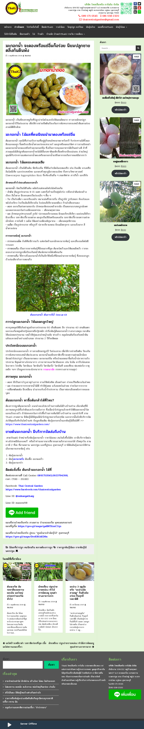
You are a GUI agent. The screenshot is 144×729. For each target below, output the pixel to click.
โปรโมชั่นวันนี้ (33, 27)
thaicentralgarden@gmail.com (100, 19)
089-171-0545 (89, 16)
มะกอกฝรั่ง (18, 459)
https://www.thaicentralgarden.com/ (28, 424)
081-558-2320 (110, 16)
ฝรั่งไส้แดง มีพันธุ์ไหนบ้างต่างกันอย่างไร (23, 692)
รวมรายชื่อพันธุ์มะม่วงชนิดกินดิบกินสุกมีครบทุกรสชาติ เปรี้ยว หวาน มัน (28, 700)
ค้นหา (6, 659)
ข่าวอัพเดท (19, 27)
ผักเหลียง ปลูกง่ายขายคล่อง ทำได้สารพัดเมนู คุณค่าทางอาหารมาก (48, 591)
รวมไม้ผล (60, 27)
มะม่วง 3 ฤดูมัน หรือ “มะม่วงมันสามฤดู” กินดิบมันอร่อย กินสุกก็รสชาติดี (79, 593)
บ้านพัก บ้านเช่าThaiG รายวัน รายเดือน (64, 34)
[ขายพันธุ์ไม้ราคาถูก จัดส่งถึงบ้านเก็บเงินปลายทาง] (21, 8)
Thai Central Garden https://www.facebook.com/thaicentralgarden (33, 487)
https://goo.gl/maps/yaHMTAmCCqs (39, 526)
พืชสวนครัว (25, 34)
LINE (139, 12)
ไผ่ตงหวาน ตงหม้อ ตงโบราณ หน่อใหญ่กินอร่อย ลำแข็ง (30, 687)
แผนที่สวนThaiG (105, 27)
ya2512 (28, 55)
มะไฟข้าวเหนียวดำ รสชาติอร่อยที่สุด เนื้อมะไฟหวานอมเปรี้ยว (24, 645)
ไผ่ (33, 34)
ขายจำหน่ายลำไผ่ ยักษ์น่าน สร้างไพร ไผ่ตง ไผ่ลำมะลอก (30, 681)
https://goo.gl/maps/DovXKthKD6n (27, 537)
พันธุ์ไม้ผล (121, 27)
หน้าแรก (8, 27)
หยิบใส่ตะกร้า (120, 109)
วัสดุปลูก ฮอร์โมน (75, 27)
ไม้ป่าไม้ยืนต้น (10, 34)
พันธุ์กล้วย (90, 27)
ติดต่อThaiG (47, 27)
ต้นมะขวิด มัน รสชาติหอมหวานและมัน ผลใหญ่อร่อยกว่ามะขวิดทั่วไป (15, 593)
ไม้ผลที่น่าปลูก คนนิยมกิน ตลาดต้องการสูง (30, 547)
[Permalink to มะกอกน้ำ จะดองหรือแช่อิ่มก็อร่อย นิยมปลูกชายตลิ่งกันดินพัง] (17, 551)
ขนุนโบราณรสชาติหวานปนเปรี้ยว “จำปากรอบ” (26, 707)
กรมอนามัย (49, 369)
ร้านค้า (41, 34)
